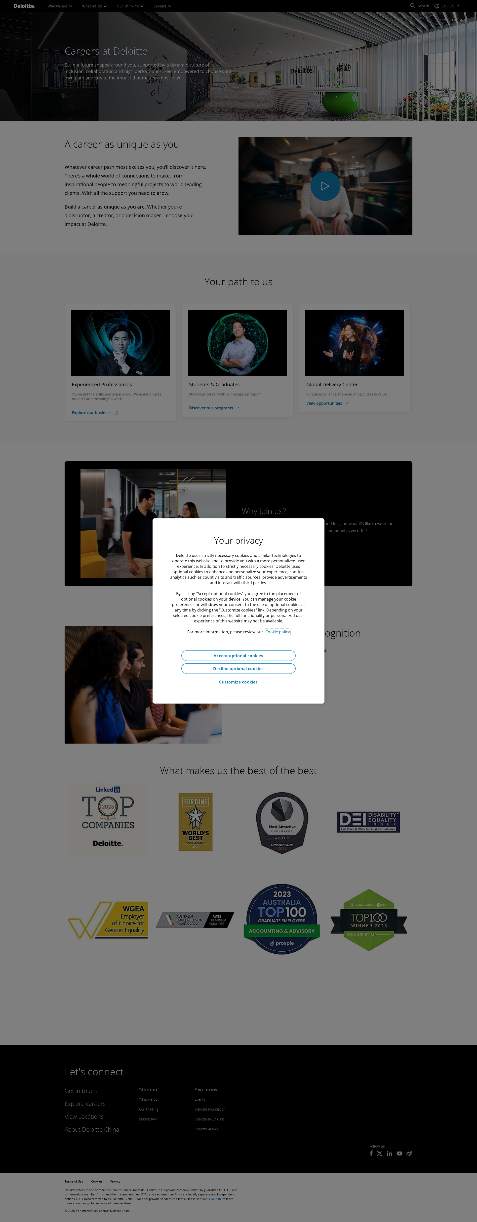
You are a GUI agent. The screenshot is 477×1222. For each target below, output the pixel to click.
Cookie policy (277, 632)
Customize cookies (238, 682)
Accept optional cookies (238, 655)
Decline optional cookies (238, 668)
